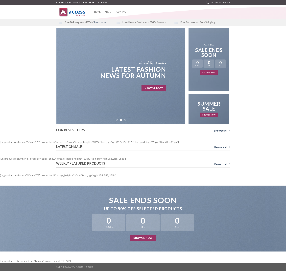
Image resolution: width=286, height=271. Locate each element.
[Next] (179, 76)
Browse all (220, 147)
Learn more (100, 22)
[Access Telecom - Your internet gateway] (72, 12)
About (109, 12)
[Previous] (63, 76)
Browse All (220, 130)
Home (97, 12)
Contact (121, 12)
